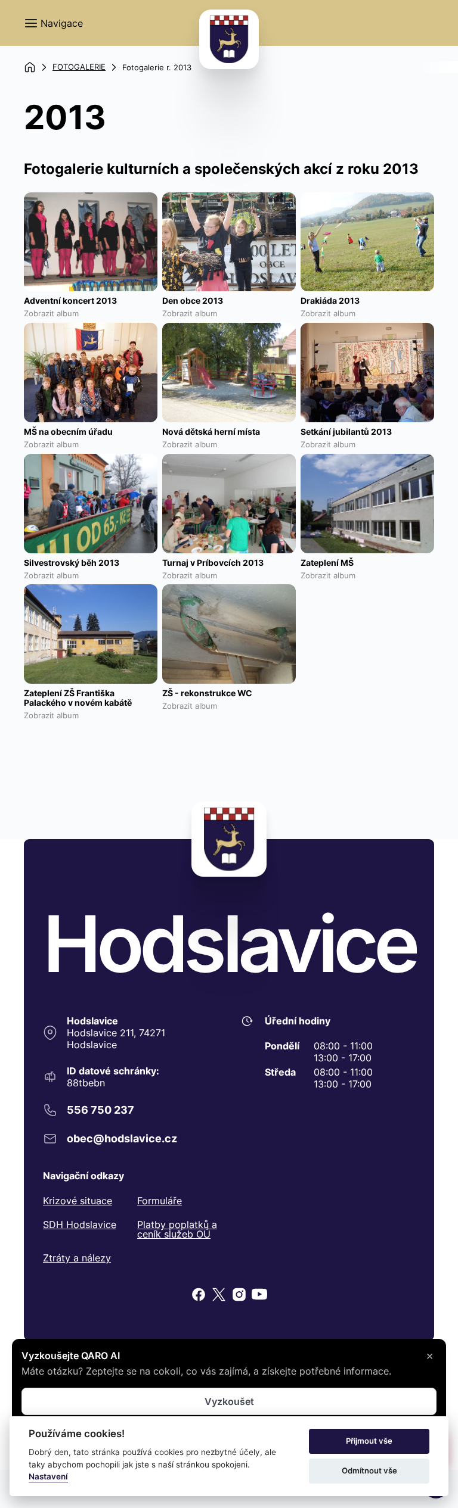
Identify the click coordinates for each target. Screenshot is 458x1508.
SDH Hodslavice (79, 1225)
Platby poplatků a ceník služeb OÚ (177, 1229)
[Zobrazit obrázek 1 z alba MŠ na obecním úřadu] (90, 372)
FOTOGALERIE (79, 66)
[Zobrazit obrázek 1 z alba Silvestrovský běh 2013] (90, 503)
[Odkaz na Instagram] (239, 1294)
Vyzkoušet (229, 1401)
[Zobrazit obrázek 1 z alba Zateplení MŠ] (367, 503)
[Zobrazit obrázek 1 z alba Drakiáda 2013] (367, 242)
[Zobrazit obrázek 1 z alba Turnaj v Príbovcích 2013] (229, 503)
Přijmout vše (369, 1440)
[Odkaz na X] (219, 1294)
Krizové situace (77, 1200)
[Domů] (30, 67)
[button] (53, 23)
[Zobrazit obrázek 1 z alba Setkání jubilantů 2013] (367, 372)
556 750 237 (100, 1110)
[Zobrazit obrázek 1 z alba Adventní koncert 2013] (90, 242)
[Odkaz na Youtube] (259, 1294)
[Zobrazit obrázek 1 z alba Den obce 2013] (229, 242)
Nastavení (48, 1476)
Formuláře (159, 1200)
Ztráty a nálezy (77, 1258)
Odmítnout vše (369, 1470)
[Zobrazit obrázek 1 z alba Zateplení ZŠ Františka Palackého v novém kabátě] (90, 634)
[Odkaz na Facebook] (198, 1294)
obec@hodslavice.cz (122, 1138)
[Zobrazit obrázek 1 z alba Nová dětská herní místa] (229, 372)
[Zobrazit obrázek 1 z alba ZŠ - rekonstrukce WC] (229, 634)
